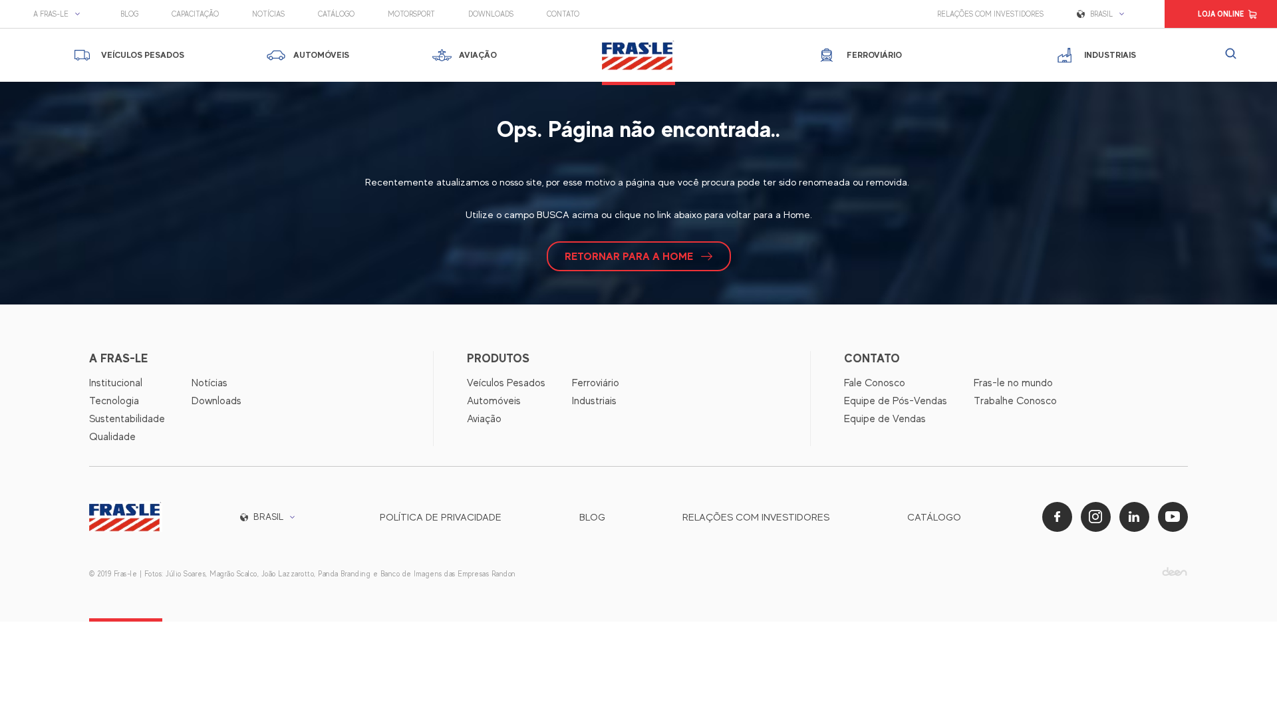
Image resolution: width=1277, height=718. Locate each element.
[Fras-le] (638, 55)
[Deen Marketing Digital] (1174, 571)
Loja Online (1221, 14)
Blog (129, 14)
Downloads (490, 14)
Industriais (594, 401)
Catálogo (336, 14)
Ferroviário (595, 383)
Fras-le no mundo (1013, 383)
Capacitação (195, 14)
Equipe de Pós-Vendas (895, 401)
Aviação (484, 419)
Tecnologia (114, 401)
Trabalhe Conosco (1015, 401)
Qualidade (112, 437)
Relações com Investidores (990, 14)
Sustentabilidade (127, 419)
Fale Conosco (874, 383)
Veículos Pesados (506, 383)
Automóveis (494, 401)
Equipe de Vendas (885, 419)
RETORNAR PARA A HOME (629, 256)
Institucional (115, 383)
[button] (60, 14)
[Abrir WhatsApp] (1244, 684)
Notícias (268, 14)
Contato (563, 14)
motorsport (411, 14)
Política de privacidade (440, 517)
